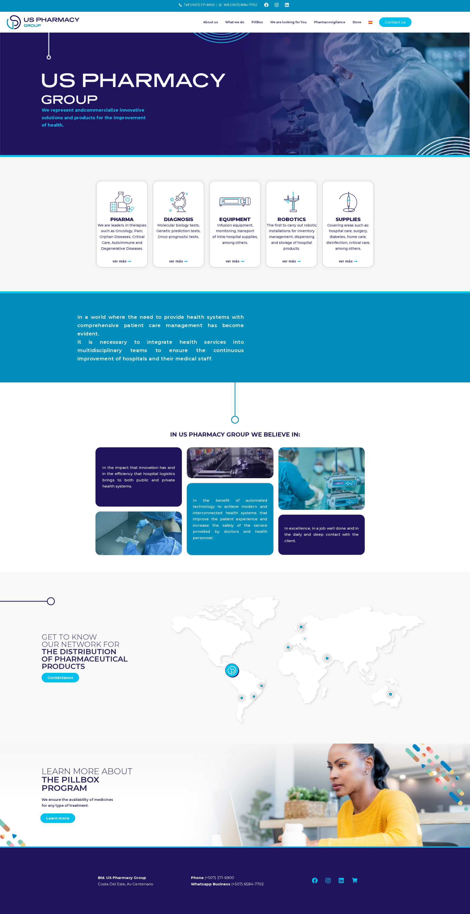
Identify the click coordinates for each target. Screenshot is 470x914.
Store (356, 22)
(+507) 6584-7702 (227, 884)
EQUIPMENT (235, 219)
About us (210, 22)
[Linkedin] (286, 4)
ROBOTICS (292, 219)
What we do (234, 22)
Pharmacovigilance (329, 22)
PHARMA (122, 219)
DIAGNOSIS (178, 219)
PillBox (257, 22)
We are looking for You (288, 22)
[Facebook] (266, 4)
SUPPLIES (348, 219)
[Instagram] (276, 4)
